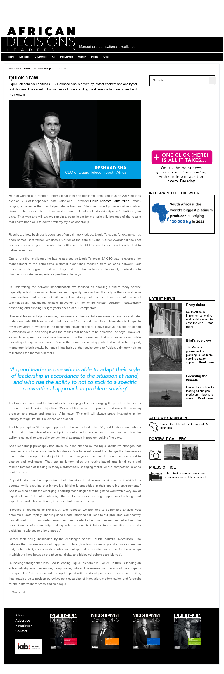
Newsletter (23, 625)
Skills (105, 56)
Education (24, 56)
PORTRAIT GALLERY (167, 439)
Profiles (94, 56)
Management (66, 56)
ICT (53, 56)
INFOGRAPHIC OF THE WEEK (174, 193)
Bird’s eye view (198, 340)
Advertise (22, 620)
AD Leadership (42, 68)
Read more (206, 362)
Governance (40, 56)
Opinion (82, 56)
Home (11, 56)
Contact (21, 631)
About (20, 615)
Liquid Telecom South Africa (109, 201)
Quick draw (23, 78)
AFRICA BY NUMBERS (168, 418)
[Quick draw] (75, 187)
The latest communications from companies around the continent (177, 472)
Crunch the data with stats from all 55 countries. (178, 422)
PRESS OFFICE (162, 467)
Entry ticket (195, 305)
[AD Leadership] (41, 48)
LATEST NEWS (162, 298)
